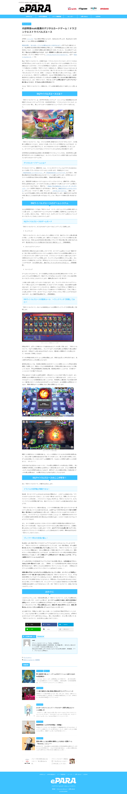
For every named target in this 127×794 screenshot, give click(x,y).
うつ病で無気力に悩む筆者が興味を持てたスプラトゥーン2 (54, 691)
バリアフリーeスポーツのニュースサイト (63, 786)
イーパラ (30, 39)
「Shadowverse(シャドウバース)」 (55, 172)
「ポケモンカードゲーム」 (59, 191)
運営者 (53, 789)
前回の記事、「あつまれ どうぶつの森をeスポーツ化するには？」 (42, 45)
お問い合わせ (84, 16)
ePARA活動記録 (43, 16)
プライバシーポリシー (62, 789)
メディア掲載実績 (56, 16)
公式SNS (98, 16)
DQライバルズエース (29, 660)
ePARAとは (29, 16)
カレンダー (70, 16)
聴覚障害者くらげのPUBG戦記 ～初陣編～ (49, 725)
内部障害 (37, 660)
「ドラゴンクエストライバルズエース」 (57, 54)
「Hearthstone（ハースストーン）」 (33, 172)
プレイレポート (28, 657)
